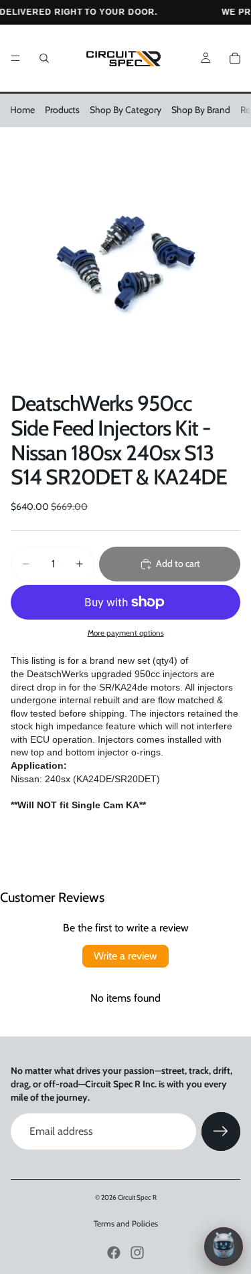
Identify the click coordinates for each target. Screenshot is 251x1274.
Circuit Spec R (137, 1197)
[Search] (44, 58)
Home (22, 110)
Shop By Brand (200, 110)
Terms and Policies (126, 1223)
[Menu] (15, 58)
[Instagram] (137, 1253)
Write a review (125, 955)
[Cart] (235, 58)
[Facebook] (114, 1253)
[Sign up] (220, 1131)
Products (62, 110)
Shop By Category (125, 110)
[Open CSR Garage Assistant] (223, 1246)
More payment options (126, 633)
